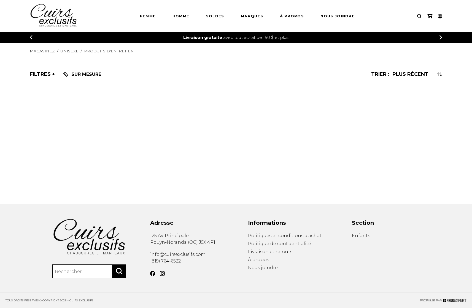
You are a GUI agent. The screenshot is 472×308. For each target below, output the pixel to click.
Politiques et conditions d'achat (285, 235)
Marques (252, 16)
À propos (292, 16)
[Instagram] (162, 273)
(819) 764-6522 (165, 261)
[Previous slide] (31, 37)
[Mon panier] (429, 16)
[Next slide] (440, 37)
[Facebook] (152, 273)
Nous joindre (337, 16)
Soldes (215, 16)
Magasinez (42, 51)
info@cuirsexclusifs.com (178, 254)
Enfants (361, 235)
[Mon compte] (440, 16)
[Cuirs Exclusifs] (89, 237)
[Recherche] (419, 16)
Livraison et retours (270, 251)
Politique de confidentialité (279, 243)
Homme (181, 16)
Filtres (40, 74)
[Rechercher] (119, 271)
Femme (148, 16)
